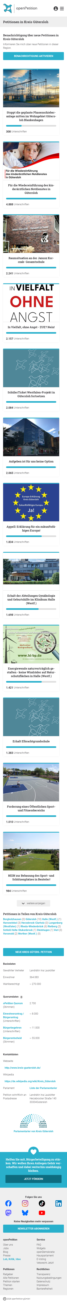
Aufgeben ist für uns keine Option (31, 461)
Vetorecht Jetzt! (45, 1262)
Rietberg (53, 926)
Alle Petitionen (11, 1277)
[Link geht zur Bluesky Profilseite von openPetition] (25, 1212)
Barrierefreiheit (45, 1288)
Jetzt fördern (33, 1178)
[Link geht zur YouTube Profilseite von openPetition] (42, 1212)
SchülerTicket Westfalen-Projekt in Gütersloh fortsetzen (31, 394)
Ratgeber (8, 1274)
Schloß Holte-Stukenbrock (18, 930)
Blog (5, 1251)
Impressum (43, 1285)
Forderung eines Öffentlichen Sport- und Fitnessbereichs (31, 808)
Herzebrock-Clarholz (33, 922)
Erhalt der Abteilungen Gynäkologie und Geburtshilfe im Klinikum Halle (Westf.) (31, 599)
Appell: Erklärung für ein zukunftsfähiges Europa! (31, 528)
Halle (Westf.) (50, 919)
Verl (56, 930)
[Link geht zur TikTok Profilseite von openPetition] (42, 1203)
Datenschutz (43, 1281)
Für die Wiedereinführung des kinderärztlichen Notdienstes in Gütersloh (31, 189)
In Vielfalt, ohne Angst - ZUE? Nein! (31, 327)
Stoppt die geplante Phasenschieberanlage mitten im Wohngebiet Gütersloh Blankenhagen (31, 116)
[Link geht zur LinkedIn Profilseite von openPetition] (58, 1203)
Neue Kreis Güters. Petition (33, 952)
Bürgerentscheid (12, 1038)
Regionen (8, 1288)
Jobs (6, 1248)
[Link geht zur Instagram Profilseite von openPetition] (25, 1203)
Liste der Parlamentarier (43, 1088)
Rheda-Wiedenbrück (32, 926)
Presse (6, 1255)
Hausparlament (45, 1255)
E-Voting (41, 1259)
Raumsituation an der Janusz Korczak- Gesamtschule (31, 260)
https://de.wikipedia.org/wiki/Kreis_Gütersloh (30, 1081)
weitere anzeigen (35, 903)
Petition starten (11, 1281)
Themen (7, 1285)
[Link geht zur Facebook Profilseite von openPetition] (8, 1203)
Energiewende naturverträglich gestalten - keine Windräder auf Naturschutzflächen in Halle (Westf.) (31, 672)
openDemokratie (46, 1251)
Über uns (8, 1244)
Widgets (41, 1248)
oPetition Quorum (13, 1003)
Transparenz (43, 1274)
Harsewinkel (10, 922)
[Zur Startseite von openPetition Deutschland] (20, 8)
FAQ (39, 1244)
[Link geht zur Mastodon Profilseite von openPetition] (8, 1212)
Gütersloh (31, 919)
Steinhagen (43, 930)
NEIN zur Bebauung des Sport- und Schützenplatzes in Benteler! (31, 877)
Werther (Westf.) (28, 933)
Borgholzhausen (12, 919)
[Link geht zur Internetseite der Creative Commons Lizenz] (5, 1298)
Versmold (8, 933)
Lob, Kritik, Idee (12, 1259)
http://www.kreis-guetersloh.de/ (23, 1067)
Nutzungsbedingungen (49, 1277)
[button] (55, 8)
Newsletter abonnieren (33, 1228)
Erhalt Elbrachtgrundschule (31, 741)
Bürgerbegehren (12, 1027)
